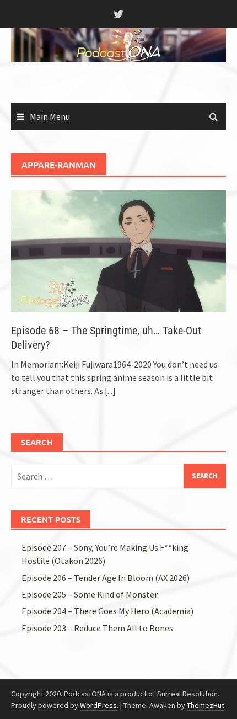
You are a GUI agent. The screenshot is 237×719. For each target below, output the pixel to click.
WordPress (98, 705)
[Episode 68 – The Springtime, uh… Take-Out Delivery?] (118, 249)
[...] (110, 390)
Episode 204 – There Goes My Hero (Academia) (107, 610)
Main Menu (50, 116)
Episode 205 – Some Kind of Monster (89, 594)
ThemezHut (205, 705)
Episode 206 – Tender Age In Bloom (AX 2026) (105, 577)
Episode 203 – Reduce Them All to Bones (97, 627)
